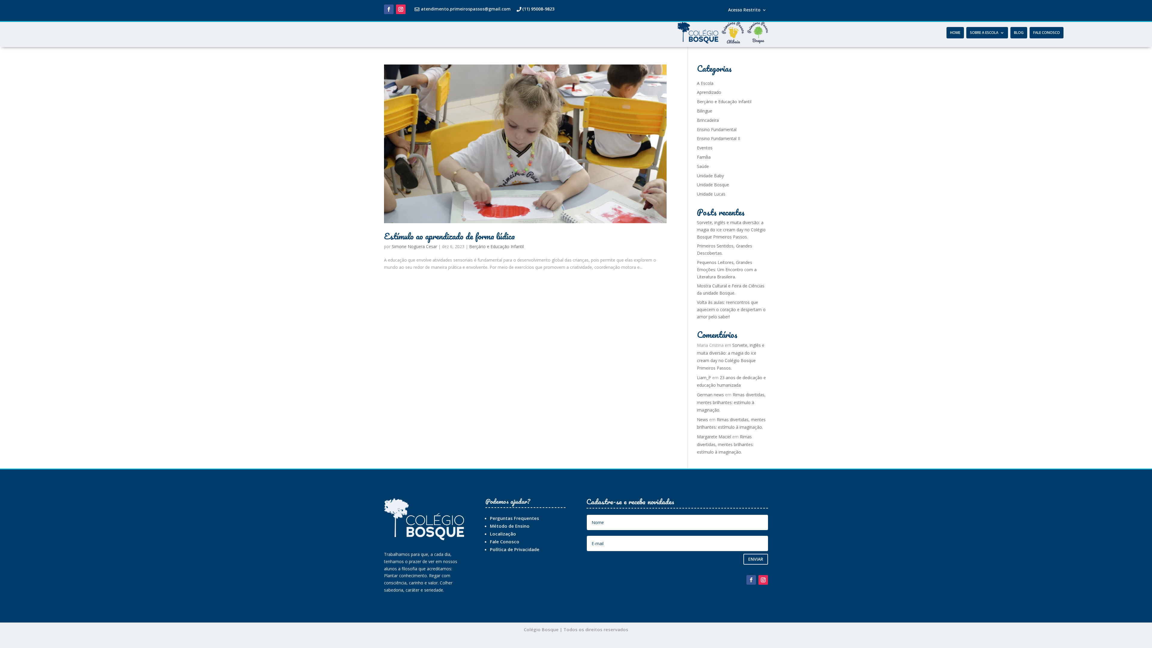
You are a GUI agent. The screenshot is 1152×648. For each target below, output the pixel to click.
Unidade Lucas (711, 194)
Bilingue (704, 111)
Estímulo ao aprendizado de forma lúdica (449, 236)
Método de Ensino (510, 526)
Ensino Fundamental (716, 129)
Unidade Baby (710, 175)
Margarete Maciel (714, 437)
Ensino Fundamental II (718, 138)
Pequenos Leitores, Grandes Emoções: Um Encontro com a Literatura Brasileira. (727, 270)
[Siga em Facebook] (389, 9)
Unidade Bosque (713, 185)
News (702, 419)
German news (710, 395)
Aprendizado (709, 92)
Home (955, 33)
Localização (503, 534)
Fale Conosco (1046, 33)
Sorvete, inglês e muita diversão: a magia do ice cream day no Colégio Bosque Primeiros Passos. (731, 230)
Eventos (704, 148)
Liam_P (704, 377)
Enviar (755, 559)
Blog (1019, 33)
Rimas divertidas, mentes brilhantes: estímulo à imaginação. (731, 402)
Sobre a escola (984, 33)
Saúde (703, 166)
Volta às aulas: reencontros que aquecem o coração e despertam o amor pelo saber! (731, 309)
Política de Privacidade (514, 549)
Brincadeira (708, 120)
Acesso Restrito (744, 10)
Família (704, 157)
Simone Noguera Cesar (414, 246)
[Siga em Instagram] (401, 9)
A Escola (705, 83)
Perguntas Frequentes (514, 518)
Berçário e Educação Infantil (496, 246)
